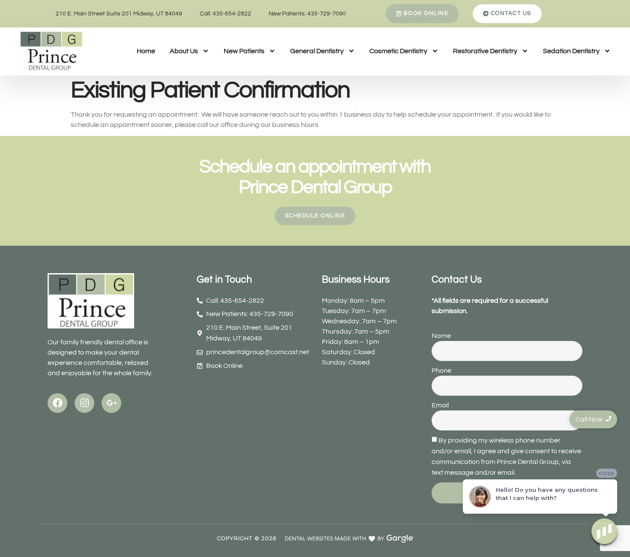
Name (441, 335)
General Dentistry (317, 51)
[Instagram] (84, 403)
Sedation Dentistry (571, 51)
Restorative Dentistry (485, 51)
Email (440, 405)
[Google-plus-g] (111, 403)
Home (146, 51)
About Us (184, 51)
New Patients (244, 51)
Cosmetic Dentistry (398, 51)
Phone (441, 370)
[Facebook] (57, 403)
